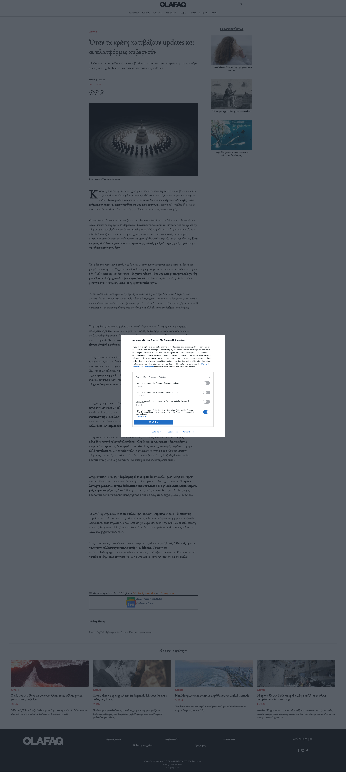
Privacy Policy (188, 432)
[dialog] (173, 386)
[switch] (206, 383)
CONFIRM (154, 422)
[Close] (219, 340)
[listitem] (173, 377)
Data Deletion (158, 432)
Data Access (173, 432)
